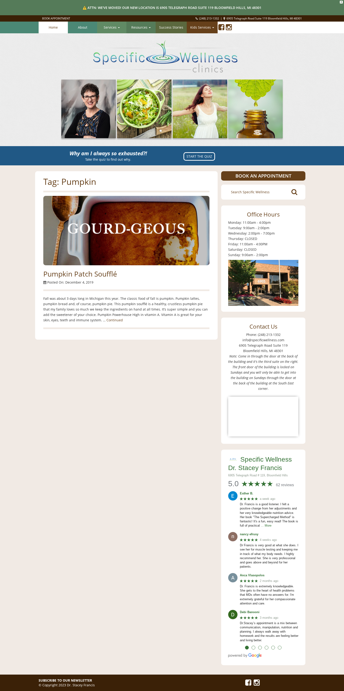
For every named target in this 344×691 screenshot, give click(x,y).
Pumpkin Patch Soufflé (80, 274)
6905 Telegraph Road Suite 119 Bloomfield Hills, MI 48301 (264, 18)
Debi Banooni (250, 612)
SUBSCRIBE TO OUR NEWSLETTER (65, 680)
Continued (114, 320)
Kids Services (201, 27)
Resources (139, 27)
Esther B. (246, 493)
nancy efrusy (249, 534)
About (82, 27)
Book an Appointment (263, 176)
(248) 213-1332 (209, 18)
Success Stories (171, 27)
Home (53, 27)
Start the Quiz (199, 156)
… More (266, 525)
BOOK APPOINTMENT (56, 18)
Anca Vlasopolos (252, 575)
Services (110, 27)
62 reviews (285, 485)
